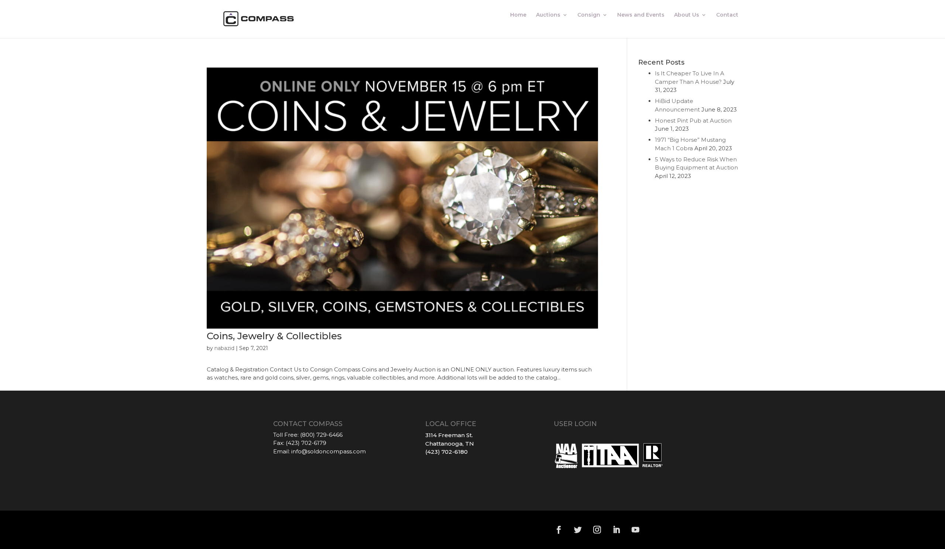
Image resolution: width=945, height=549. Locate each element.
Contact (727, 15)
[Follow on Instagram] (597, 530)
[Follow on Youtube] (635, 530)
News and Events (640, 15)
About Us (686, 15)
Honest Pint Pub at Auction (693, 120)
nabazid (224, 348)
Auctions (548, 15)
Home (518, 15)
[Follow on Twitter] (578, 530)
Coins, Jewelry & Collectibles (274, 336)
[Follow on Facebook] (559, 530)
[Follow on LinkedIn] (616, 530)
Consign (588, 15)
